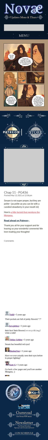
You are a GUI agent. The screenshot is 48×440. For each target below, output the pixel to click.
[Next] (30, 115)
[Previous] (18, 115)
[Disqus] (24, 275)
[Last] (42, 115)
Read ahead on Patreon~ (16, 220)
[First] (6, 115)
